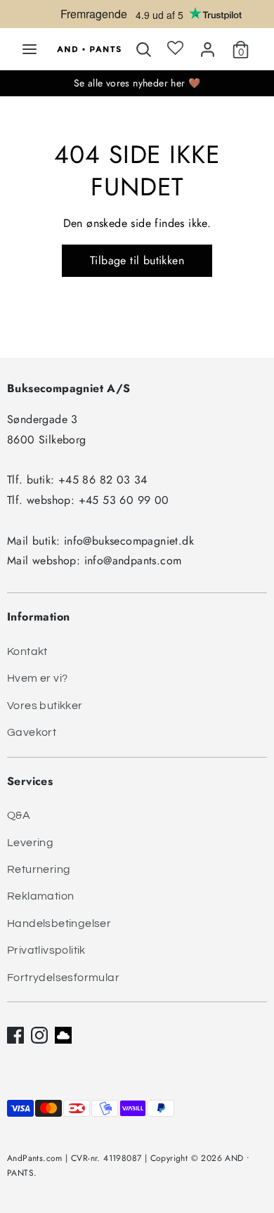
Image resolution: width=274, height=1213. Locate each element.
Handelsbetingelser (59, 923)
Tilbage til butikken (137, 260)
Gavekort (31, 732)
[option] (137, 17)
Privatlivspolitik (46, 950)
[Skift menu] (29, 49)
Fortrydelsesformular (63, 977)
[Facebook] (15, 1035)
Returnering (38, 869)
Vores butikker (45, 705)
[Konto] (207, 47)
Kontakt (27, 651)
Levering (30, 842)
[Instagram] (39, 1035)
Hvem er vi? (37, 678)
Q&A (18, 815)
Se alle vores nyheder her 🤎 (137, 83)
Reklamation (40, 896)
